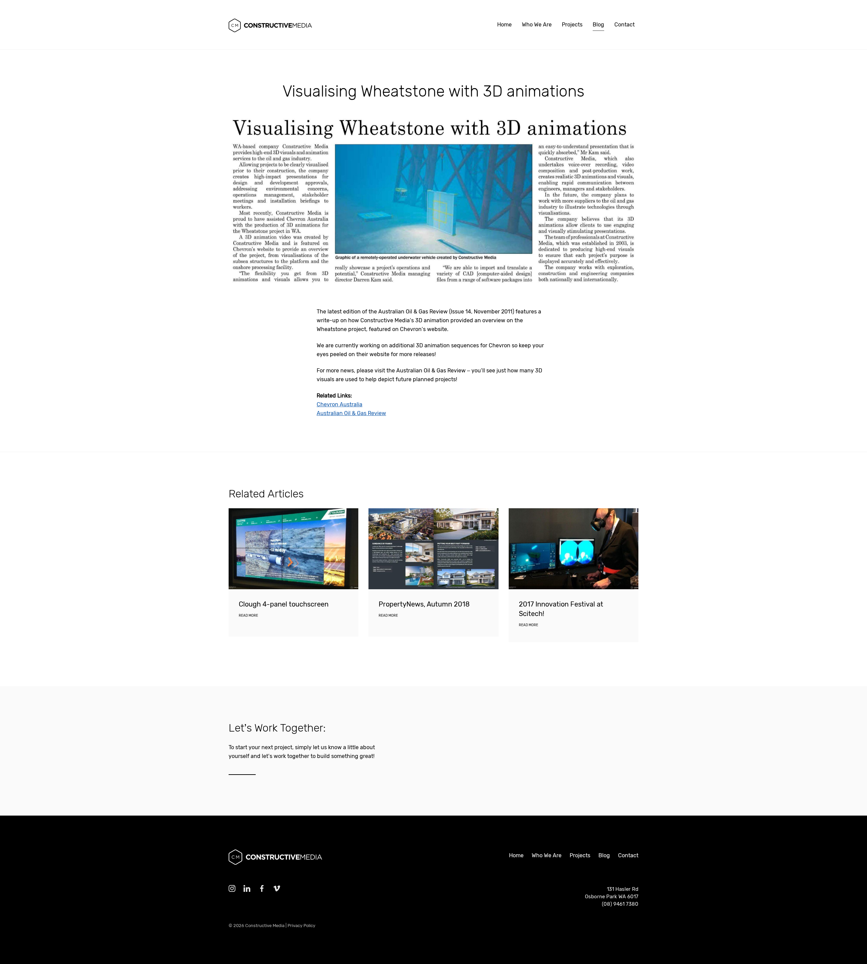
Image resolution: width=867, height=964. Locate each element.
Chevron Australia (339, 404)
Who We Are (537, 24)
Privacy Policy (301, 925)
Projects (572, 24)
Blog (598, 24)
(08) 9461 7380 (620, 904)
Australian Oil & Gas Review (351, 413)
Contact (624, 24)
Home (504, 24)
